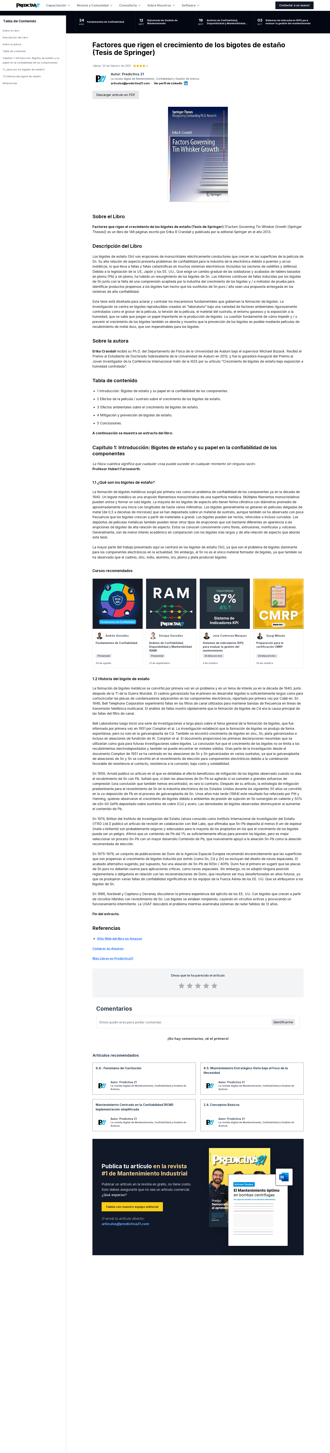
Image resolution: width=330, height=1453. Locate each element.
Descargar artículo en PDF (115, 95)
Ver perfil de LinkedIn (168, 83)
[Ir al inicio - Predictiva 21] (28, 5)
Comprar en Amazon (108, 948)
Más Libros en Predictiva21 (112, 958)
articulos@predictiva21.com (130, 83)
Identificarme (283, 1022)
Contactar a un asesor (294, 5)
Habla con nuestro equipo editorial (132, 1207)
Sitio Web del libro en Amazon (119, 939)
